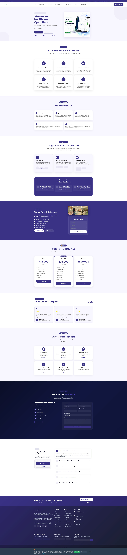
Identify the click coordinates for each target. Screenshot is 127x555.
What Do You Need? (67, 413)
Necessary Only (83, 551)
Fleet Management (68, 526)
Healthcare (56, 536)
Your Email (79, 404)
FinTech (61, 536)
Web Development (58, 511)
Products (49, 4)
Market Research (58, 4)
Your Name (66, 404)
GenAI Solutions (57, 517)
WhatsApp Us (50, 230)
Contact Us (43, 463)
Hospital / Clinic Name (81, 408)
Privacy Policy (42, 553)
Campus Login (87, 1)
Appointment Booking (68, 515)
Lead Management (68, 513)
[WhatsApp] (46, 526)
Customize (90, 551)
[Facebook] (40, 526)
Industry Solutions (58, 526)
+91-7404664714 (88, 502)
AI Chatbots (67, 517)
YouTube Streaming (68, 524)
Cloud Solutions (68, 4)
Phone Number (66, 408)
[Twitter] (35, 526)
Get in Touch (83, 4)
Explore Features (48, 32)
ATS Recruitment (68, 522)
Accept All (77, 551)
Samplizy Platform (68, 519)
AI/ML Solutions (57, 522)
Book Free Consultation (86, 499)
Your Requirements (67, 417)
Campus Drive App (68, 521)
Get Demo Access (79, 231)
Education (56, 538)
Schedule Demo (40, 230)
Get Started (44, 281)
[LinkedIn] (38, 526)
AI (35, 4)
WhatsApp (43, 466)
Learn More (43, 357)
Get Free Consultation (78, 426)
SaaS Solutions (57, 515)
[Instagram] (43, 526)
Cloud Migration (57, 519)
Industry (76, 4)
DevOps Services (58, 521)
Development (41, 4)
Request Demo (38, 31)
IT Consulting (57, 524)
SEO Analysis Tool (68, 511)
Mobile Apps (57, 513)
